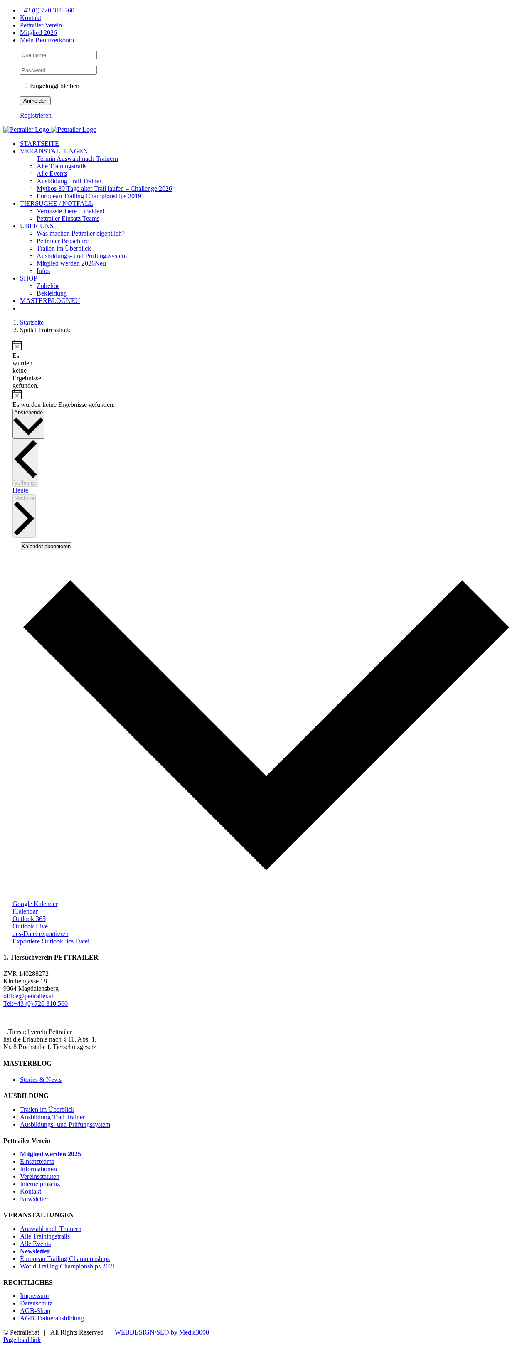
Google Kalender (35, 903)
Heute (20, 490)
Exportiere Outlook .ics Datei (50, 941)
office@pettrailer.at (28, 996)
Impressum (34, 1295)
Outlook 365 (29, 918)
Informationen (38, 1168)
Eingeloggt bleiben (53, 85)
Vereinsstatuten (39, 1176)
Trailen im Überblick (47, 1109)
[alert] (15, 364)
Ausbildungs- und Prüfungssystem (65, 1124)
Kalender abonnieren (46, 546)
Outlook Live (30, 926)
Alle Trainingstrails (45, 1236)
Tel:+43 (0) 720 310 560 (35, 1003)
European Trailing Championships (65, 1258)
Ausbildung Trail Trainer (52, 1116)
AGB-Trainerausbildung (52, 1318)
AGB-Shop (35, 1310)
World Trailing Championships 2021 (68, 1266)
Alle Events (35, 1243)
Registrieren (36, 115)
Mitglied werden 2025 (50, 1153)
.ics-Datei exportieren (40, 933)
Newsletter (34, 1198)
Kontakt (30, 1191)
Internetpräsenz (40, 1183)
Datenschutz (36, 1303)
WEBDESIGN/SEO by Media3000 (162, 1332)
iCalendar (25, 911)
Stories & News (41, 1079)
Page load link (22, 1339)
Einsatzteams (37, 1161)
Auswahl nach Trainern (50, 1228)
